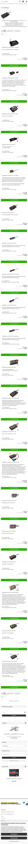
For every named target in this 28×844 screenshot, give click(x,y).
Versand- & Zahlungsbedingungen (7, 814)
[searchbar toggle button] (19, 1)
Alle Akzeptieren (14, 834)
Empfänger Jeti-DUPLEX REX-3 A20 (9, 500)
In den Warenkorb (14, 65)
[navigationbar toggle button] (26, 1)
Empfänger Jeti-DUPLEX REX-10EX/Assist (10, 398)
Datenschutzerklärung (18, 831)
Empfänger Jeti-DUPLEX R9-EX (8, 212)
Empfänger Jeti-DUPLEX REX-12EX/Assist (10, 462)
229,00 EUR (14, 781)
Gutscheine (3, 818)
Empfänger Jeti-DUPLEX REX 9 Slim (9, 305)
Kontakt (2, 816)
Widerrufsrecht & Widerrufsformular (7, 811)
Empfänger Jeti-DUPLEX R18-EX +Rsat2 (10, 77)
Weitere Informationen (14, 841)
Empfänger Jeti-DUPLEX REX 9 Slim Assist (10, 336)
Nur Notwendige (14, 838)
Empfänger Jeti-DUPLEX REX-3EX (9, 531)
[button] (2, 31)
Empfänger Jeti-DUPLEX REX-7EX (9, 630)
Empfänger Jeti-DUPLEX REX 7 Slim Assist (10, 274)
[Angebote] (25, 723)
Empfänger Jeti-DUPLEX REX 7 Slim (9, 243)
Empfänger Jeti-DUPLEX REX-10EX (9, 367)
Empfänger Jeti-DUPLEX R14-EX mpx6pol (10, 47)
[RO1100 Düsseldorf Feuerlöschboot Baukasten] (14, 772)
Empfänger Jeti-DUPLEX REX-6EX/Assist (10, 592)
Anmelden (14, 715)
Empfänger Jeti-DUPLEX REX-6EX (9, 561)
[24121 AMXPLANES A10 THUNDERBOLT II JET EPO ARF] (14, 729)
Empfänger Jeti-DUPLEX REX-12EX (9, 431)
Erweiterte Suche (14, 760)
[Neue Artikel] (25, 766)
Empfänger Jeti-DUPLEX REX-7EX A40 (9, 661)
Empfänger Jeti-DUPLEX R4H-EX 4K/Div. (10, 113)
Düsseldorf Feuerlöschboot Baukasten (14, 778)
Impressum (3, 820)
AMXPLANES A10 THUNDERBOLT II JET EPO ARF (14, 734)
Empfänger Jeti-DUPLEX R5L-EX (8, 144)
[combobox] (10, 31)
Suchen (14, 757)
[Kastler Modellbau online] (4, 1)
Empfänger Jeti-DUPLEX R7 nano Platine (10, 175)
